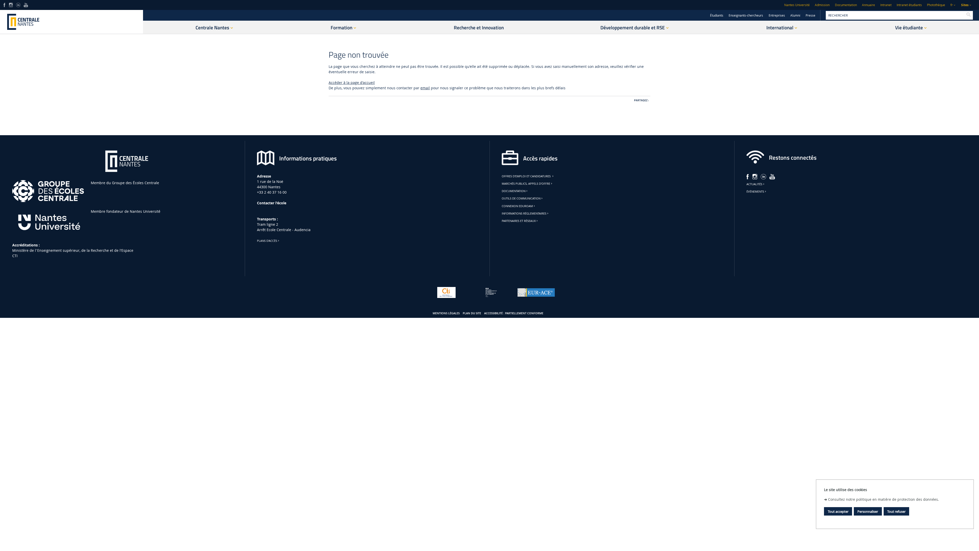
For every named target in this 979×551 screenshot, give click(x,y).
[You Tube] (26, 4)
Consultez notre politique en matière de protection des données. (883, 499)
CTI (15, 255)
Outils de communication (521, 198)
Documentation (846, 5)
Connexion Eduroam (517, 206)
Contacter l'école (271, 203)
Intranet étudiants (909, 5)
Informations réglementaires (524, 213)
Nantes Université (797, 5)
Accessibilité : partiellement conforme (513, 313)
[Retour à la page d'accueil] (71, 21)
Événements (755, 191)
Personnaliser (867, 511)
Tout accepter (838, 511)
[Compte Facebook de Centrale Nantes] (4, 4)
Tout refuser (896, 511)
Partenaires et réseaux (519, 221)
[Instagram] (11, 4)
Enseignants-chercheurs (746, 15)
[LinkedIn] (18, 4)
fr (951, 5)
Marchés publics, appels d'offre (526, 183)
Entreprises (777, 15)
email (425, 87)
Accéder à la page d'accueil (352, 82)
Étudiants (716, 15)
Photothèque (936, 5)
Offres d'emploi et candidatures (526, 176)
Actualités (754, 184)
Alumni (795, 15)
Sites (965, 5)
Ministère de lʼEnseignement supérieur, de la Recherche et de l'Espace (72, 250)
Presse (810, 15)
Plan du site (472, 313)
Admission (822, 5)
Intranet (886, 5)
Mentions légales (446, 313)
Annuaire (868, 5)
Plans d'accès (267, 241)
